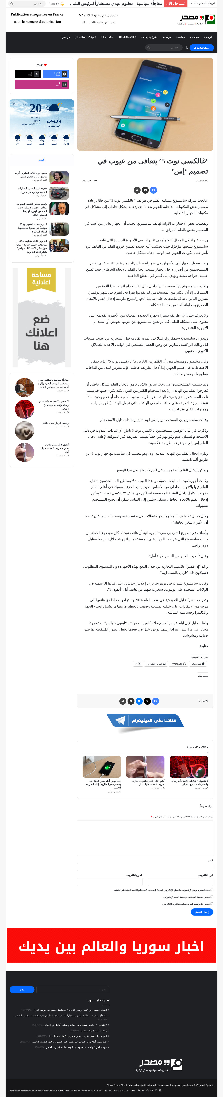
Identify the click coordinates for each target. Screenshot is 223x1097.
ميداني (181, 37)
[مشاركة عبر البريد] (145, 190)
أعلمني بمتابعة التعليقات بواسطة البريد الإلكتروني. (187, 897)
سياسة (195, 37)
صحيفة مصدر (162, 1085)
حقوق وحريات (150, 37)
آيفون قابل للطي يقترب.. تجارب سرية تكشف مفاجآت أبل (54, 448)
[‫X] (147, 701)
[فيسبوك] (153, 190)
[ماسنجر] (139, 701)
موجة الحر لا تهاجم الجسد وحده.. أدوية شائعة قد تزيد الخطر (76, 1047)
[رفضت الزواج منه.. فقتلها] (24, 430)
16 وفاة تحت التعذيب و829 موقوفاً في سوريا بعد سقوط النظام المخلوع (32, 228)
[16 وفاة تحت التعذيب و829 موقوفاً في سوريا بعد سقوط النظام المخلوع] (59, 229)
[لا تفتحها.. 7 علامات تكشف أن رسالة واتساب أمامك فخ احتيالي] (189, 766)
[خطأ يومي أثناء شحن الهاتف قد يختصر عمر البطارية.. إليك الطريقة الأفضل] (102, 766)
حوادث (167, 37)
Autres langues (127, 37)
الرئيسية (208, 37)
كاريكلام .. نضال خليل (85, 37)
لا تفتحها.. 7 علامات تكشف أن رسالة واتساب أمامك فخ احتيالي (108, 3)
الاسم (210, 860)
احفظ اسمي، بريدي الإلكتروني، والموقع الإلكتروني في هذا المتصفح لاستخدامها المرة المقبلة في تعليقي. (162, 890)
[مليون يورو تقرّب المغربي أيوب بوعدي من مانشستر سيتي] (59, 177)
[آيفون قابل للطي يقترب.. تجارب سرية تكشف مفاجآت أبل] (145, 766)
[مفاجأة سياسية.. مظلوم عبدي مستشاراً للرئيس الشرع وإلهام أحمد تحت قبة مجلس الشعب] (24, 387)
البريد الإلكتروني (205, 875)
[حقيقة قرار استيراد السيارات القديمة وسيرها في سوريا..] (59, 193)
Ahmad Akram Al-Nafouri (119, 1085)
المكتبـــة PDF (107, 37)
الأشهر (41, 159)
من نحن (66, 37)
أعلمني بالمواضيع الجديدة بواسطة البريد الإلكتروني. (186, 904)
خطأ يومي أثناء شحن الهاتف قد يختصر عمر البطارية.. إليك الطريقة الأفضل (103, 784)
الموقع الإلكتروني (134, 875)
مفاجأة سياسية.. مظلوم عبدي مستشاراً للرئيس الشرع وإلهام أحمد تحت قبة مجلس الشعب (53, 383)
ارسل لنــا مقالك (202, 47)
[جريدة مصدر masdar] (196, 19)
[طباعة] (137, 190)
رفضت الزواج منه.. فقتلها (56, 423)
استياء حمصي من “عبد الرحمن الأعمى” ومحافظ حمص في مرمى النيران (70, 1010)
